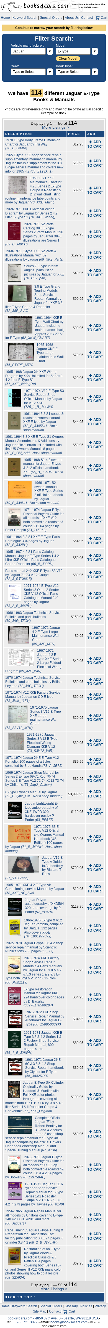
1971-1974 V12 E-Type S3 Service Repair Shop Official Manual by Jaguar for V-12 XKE (44, 399)
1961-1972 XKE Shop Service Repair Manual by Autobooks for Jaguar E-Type (44, 1018)
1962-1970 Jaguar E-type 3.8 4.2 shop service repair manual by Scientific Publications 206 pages (34, 947)
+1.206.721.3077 (25, 1322)
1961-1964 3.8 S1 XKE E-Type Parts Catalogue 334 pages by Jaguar (32, 541)
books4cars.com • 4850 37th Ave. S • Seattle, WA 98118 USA (53, 1318)
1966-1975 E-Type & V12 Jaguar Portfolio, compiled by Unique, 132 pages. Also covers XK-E (43, 928)
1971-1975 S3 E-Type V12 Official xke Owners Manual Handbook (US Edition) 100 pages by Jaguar (34, 839)
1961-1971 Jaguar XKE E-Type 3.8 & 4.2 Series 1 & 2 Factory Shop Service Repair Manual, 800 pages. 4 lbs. (34, 1043)
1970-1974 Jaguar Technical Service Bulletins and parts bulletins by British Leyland (33, 682)
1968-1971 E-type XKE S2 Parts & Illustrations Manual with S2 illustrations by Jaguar (34, 255)
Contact (87, 18)
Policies (86, 1306)
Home (5, 18)
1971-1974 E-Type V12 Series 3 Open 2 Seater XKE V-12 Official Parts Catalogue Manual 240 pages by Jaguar (32, 596)
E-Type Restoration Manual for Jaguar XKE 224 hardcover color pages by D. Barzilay (44, 997)
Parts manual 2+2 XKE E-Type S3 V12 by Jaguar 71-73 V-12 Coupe (34, 575)
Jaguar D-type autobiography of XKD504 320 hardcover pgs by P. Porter (44, 906)
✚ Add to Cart (95, 144)
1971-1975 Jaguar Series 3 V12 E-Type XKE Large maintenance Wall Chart (33, 718)
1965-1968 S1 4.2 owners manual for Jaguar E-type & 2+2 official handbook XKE (43, 468)
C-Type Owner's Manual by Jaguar (34, 794)
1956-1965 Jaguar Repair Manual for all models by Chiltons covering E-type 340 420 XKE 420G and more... (34, 1217)
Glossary (71, 1306)
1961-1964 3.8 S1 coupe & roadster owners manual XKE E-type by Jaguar (43, 422)
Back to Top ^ (20, 1297)
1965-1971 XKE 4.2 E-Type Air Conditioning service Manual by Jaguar (34, 889)
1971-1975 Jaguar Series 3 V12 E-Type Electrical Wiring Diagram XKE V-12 (42, 743)
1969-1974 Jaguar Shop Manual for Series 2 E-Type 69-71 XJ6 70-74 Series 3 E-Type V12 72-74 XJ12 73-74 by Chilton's (34, 779)
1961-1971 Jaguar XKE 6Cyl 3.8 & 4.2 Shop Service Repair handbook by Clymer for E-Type (44, 1068)
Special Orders (51, 18)
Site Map (39, 1311)
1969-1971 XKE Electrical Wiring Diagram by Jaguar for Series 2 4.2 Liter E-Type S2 (31, 213)
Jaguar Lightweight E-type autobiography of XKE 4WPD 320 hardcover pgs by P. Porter (41, 812)
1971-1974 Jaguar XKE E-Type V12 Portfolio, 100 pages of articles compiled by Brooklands (33, 762)
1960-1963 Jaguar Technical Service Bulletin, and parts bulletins (33, 617)
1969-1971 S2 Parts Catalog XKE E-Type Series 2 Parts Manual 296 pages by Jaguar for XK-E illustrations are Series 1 (34, 234)
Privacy (100, 1306)
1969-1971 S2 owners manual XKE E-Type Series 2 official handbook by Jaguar (34, 493)
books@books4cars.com (69, 1322)
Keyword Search (24, 18)
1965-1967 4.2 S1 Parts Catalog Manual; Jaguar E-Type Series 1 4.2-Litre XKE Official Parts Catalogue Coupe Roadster (32, 558)
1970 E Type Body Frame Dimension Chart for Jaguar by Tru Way (32, 144)
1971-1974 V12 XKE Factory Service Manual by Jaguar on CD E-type (32, 697)
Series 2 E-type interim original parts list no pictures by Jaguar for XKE (44, 272)
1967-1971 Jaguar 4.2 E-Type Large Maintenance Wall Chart (46, 636)
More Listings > (55, 127)
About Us (72, 18)
